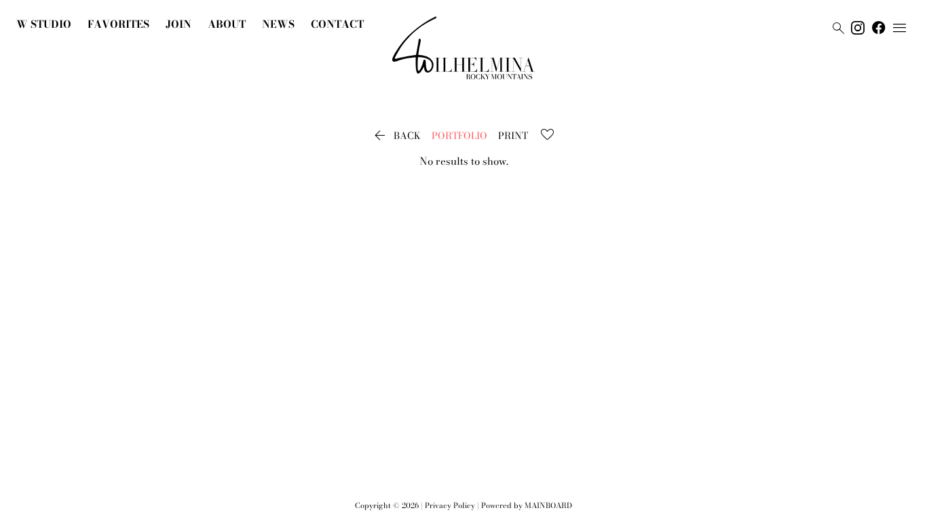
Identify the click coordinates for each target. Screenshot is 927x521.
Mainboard (548, 505)
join (178, 24)
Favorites (118, 24)
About (227, 24)
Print (513, 135)
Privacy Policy (450, 505)
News (278, 24)
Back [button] (396, 135)
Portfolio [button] (459, 135)
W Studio (43, 24)
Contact (337, 24)
